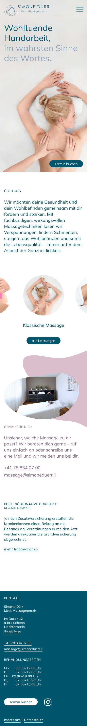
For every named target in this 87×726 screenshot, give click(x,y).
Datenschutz (33, 720)
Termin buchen (66, 164)
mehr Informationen (21, 549)
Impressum (12, 720)
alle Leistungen (43, 340)
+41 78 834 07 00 (22, 467)
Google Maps (12, 631)
